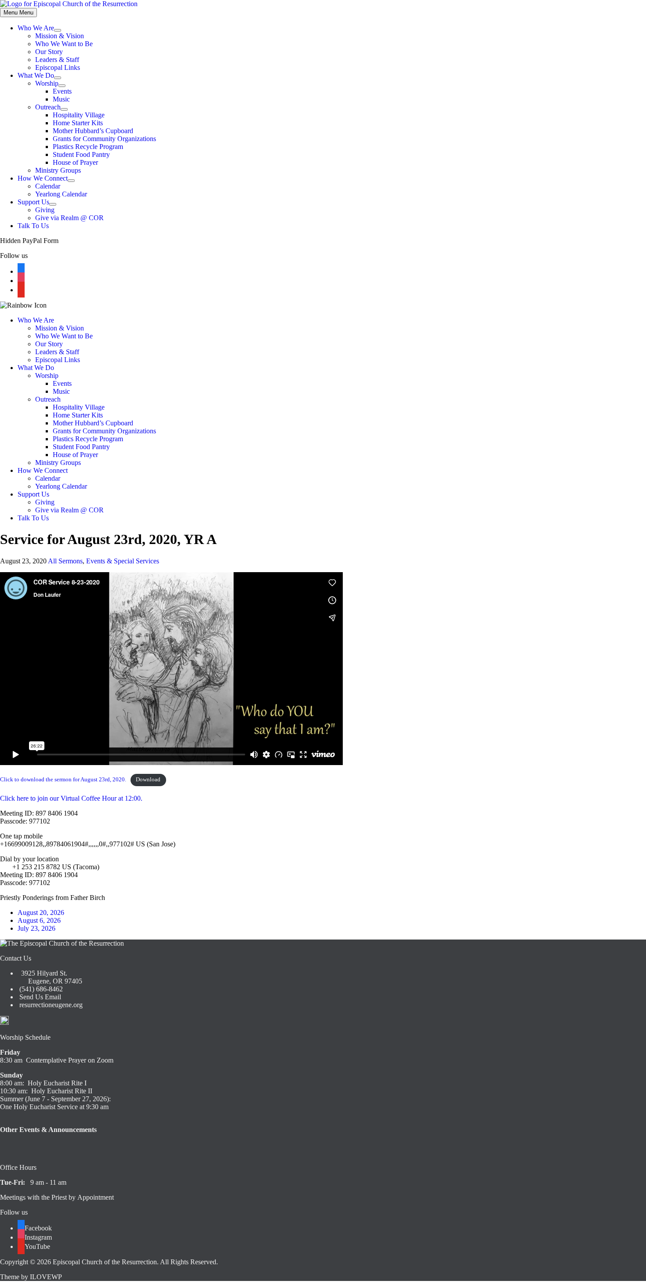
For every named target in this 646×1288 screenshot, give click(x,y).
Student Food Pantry (81, 154)
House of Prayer (75, 162)
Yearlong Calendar (61, 194)
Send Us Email (39, 997)
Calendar (47, 186)
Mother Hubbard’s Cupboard (93, 130)
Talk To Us (33, 225)
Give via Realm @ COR (69, 217)
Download (148, 779)
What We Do (36, 75)
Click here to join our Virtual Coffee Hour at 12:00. (71, 798)
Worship (46, 83)
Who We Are (36, 28)
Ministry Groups (58, 170)
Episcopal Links (57, 67)
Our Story (49, 51)
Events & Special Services (122, 561)
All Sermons (65, 561)
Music (61, 99)
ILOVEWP (46, 1277)
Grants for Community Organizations (104, 138)
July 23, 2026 (36, 928)
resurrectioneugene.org (51, 1005)
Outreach (48, 107)
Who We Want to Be (64, 43)
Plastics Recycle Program (88, 146)
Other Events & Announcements (48, 1129)
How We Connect (43, 178)
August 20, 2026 (41, 912)
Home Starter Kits (78, 123)
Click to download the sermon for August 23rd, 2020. (63, 779)
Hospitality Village (79, 115)
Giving (44, 210)
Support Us (33, 202)
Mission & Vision (59, 36)
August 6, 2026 (39, 920)
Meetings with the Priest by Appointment (57, 1197)
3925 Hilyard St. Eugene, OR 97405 (50, 977)
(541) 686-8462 (40, 989)
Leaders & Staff (57, 59)
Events (62, 91)
